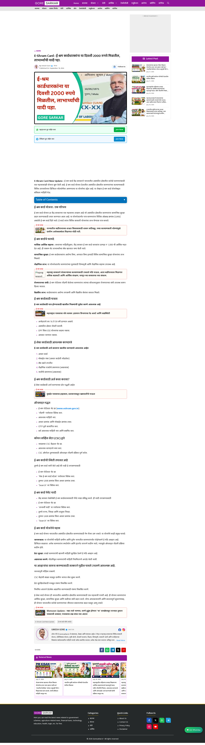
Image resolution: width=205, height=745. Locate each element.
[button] (168, 3)
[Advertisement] (80, 32)
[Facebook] (119, 629)
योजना (93, 3)
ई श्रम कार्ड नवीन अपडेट (64, 622)
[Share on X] (118, 650)
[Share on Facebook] (102, 650)
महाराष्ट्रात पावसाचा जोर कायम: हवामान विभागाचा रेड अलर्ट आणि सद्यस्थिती (78, 313)
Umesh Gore (46, 66)
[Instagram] (123, 629)
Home (76, 3)
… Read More (120, 640)
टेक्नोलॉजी (124, 3)
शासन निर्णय (53, 8)
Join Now (119, 130)
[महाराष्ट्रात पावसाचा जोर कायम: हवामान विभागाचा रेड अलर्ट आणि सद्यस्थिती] (40, 313)
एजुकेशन (134, 3)
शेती (103, 3)
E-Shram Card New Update (44, 622)
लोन (75, 8)
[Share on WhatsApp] (107, 650)
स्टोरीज (161, 3)
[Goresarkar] (46, 3)
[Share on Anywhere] (123, 650)
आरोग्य (144, 3)
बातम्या (84, 3)
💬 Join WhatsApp (193, 730)
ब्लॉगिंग (152, 3)
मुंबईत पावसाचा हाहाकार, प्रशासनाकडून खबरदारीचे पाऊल (71, 394)
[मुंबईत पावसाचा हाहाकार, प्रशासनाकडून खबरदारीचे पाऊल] (40, 394)
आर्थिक (111, 3)
